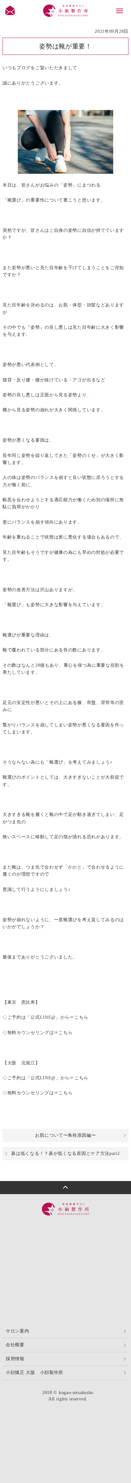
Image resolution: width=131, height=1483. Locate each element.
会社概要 (15, 1344)
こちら (81, 1017)
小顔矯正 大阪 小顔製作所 (34, 1372)
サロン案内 (17, 1331)
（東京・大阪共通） (70, 1230)
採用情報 (15, 1358)
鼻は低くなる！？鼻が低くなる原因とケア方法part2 (65, 1153)
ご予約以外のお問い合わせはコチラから (71, 1277)
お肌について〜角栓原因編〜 (65, 1135)
